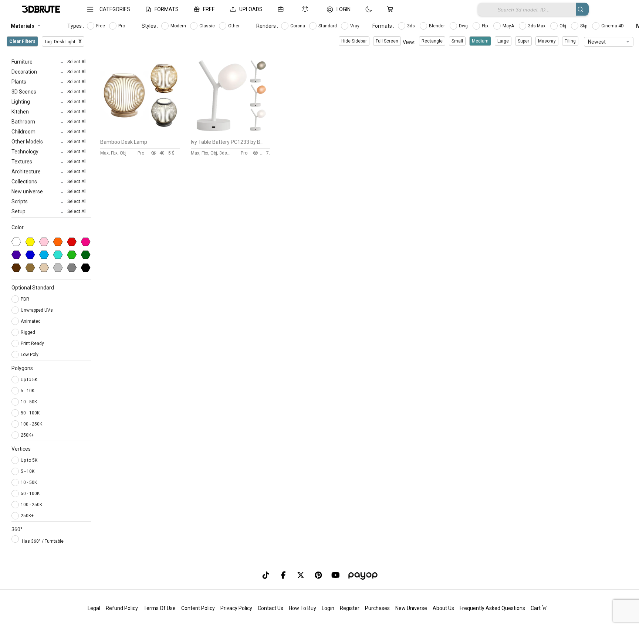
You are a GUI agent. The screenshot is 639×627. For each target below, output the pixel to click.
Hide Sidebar (354, 41)
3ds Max (537, 25)
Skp (584, 25)
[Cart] (391, 9)
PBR (25, 299)
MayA (509, 25)
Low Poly (30, 354)
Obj (563, 25)
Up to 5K (29, 379)
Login (328, 608)
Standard (328, 25)
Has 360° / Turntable (43, 541)
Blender (437, 25)
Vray (355, 25)
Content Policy (198, 608)
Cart (536, 608)
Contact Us (270, 608)
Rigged (28, 332)
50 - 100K (30, 413)
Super (523, 41)
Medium (480, 41)
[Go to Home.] (41, 9)
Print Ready (33, 343)
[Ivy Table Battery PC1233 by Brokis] (230, 133)
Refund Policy (122, 608)
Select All (77, 61)
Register (349, 608)
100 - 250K (31, 424)
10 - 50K (29, 401)
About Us (443, 608)
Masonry (547, 41)
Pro (122, 25)
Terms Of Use (159, 608)
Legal (94, 608)
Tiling (570, 41)
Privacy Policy (236, 608)
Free (101, 25)
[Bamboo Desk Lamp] (140, 133)
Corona (298, 25)
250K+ (27, 435)
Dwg (464, 25)
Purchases (377, 608)
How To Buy (302, 608)
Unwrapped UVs (37, 310)
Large (503, 41)
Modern (178, 25)
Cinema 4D (613, 25)
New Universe (411, 608)
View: (409, 42)
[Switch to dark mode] (361, 9)
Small (457, 41)
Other (234, 25)
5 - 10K (27, 390)
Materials (22, 26)
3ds (411, 25)
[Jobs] (282, 9)
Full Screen (387, 41)
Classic (207, 25)
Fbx (486, 25)
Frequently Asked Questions (492, 608)
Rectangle (432, 41)
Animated (31, 321)
